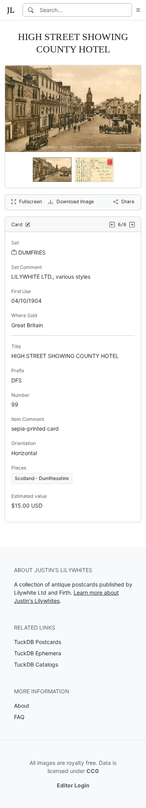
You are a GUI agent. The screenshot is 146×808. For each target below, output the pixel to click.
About (21, 705)
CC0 (92, 771)
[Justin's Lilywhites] (10, 10)
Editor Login (73, 785)
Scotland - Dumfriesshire (42, 478)
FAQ (19, 717)
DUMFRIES (32, 252)
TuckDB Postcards (37, 642)
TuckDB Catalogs (36, 664)
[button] (136, 10)
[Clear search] (126, 9)
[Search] (31, 9)
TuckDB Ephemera (37, 653)
